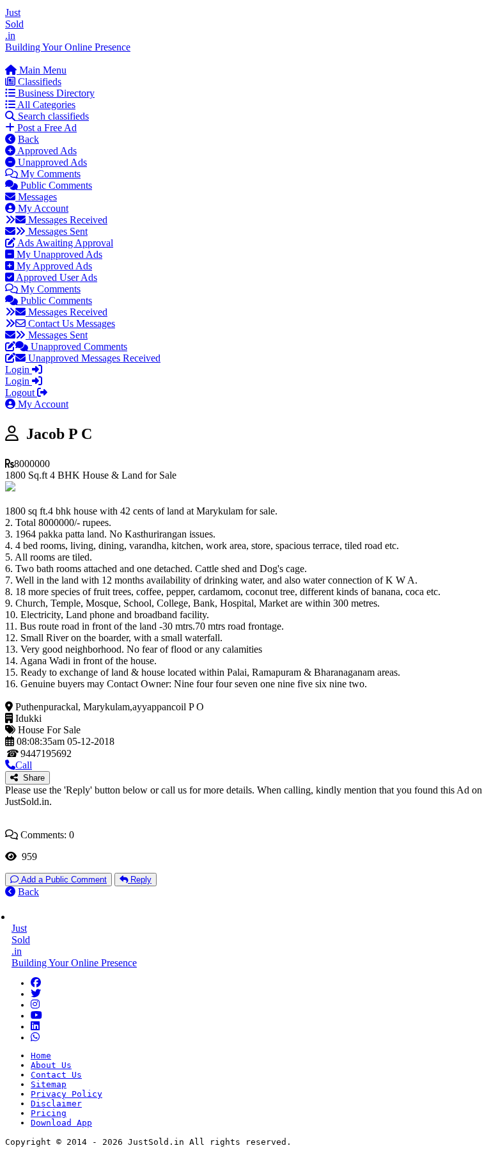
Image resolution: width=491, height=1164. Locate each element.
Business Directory (55, 93)
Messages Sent (57, 231)
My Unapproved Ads (58, 254)
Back (28, 139)
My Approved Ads (53, 265)
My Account (41, 208)
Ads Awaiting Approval (64, 242)
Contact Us (56, 1075)
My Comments (49, 173)
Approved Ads (46, 150)
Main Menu (41, 70)
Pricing (48, 1113)
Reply (140, 879)
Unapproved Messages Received (93, 358)
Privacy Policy (66, 1094)
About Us (51, 1065)
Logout (21, 392)
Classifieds (38, 81)
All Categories (45, 104)
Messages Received (66, 219)
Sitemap (48, 1084)
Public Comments (55, 185)
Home (41, 1055)
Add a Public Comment (63, 879)
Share (31, 778)
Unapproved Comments (77, 346)
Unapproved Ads (51, 162)
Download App (61, 1123)
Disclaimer (56, 1103)
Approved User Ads (55, 277)
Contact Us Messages (70, 323)
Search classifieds (52, 116)
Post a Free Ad (46, 127)
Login (18, 369)
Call (23, 765)
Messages (36, 196)
